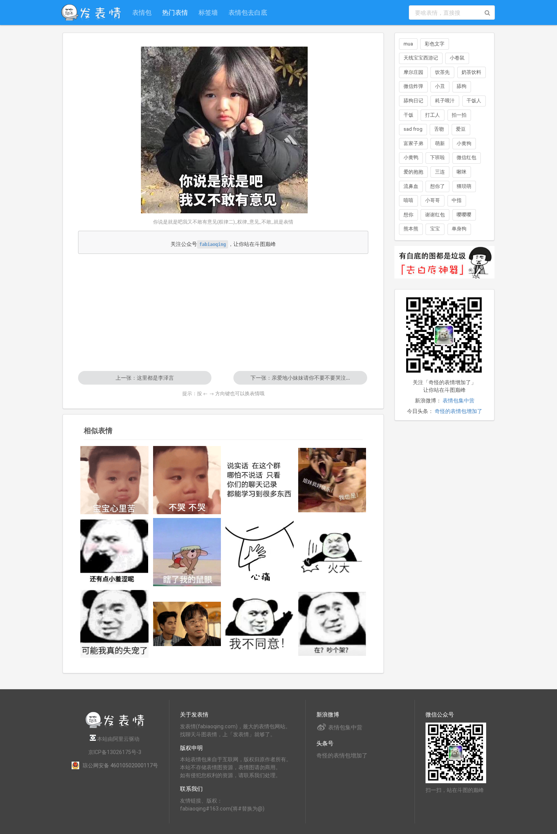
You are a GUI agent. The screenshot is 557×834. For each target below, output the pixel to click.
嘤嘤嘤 (464, 214)
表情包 (142, 12)
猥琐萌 (464, 186)
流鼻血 (411, 186)
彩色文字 (434, 44)
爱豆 (461, 129)
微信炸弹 (413, 86)
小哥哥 (432, 200)
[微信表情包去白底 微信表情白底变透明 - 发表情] (444, 282)
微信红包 (466, 157)
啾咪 (461, 172)
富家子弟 (413, 143)
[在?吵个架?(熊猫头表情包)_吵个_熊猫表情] (332, 624)
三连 (440, 172)
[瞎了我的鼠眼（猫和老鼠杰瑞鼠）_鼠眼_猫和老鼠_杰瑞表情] (187, 552)
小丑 (440, 86)
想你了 (437, 186)
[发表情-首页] (91, 12)
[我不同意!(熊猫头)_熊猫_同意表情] (259, 624)
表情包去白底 (247, 12)
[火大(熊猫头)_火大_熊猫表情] (332, 552)
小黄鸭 (411, 157)
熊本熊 (411, 229)
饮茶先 (442, 72)
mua (408, 44)
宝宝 (435, 229)
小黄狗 (464, 143)
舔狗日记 (413, 100)
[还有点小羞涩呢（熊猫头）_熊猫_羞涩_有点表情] (114, 551)
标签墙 (208, 12)
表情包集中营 (458, 400)
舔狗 (461, 86)
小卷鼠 (457, 58)
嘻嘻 (408, 200)
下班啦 (437, 157)
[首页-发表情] (115, 727)
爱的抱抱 (413, 172)
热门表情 (175, 12)
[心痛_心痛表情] (259, 552)
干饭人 (473, 100)
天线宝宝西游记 (421, 58)
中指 (457, 200)
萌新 (440, 143)
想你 (408, 214)
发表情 (188, 726)
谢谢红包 (435, 214)
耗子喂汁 (445, 100)
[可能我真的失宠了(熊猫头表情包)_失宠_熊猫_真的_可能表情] (114, 624)
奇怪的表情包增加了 (458, 411)
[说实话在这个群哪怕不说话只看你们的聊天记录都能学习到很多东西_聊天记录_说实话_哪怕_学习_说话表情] (259, 480)
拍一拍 (459, 115)
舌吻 (439, 129)
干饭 (408, 115)
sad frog (413, 129)
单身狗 (459, 229)
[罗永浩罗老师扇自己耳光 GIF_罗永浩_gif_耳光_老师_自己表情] (187, 624)
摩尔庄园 (413, 72)
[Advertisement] (223, 312)
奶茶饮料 (471, 72)
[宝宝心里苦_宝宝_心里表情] (114, 480)
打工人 (432, 115)
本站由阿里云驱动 (117, 739)
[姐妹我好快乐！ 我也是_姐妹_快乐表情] (332, 480)
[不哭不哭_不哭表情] (187, 480)
